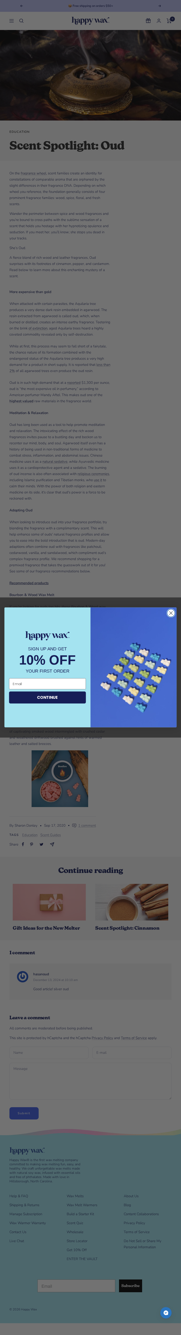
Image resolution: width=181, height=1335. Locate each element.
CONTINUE (47, 697)
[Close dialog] (171, 613)
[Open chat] (166, 1312)
